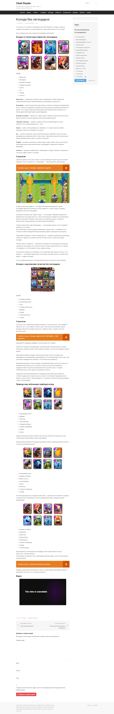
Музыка (75, 12)
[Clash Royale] (17, 12)
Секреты (82, 12)
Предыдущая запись (26, 624)
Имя (18, 663)
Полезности (67, 12)
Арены (29, 12)
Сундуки (43, 12)
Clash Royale (23, 3)
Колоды (50, 12)
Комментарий (20, 640)
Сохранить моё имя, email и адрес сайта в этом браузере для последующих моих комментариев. (40, 689)
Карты (35, 12)
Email (18, 670)
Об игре (22, 12)
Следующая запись (57, 625)
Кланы (89, 12)
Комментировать (33, 618)
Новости (58, 12)
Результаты (91, 80)
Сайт (17, 678)
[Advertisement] (46, 611)
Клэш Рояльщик (29, 23)
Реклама (95, 705)
